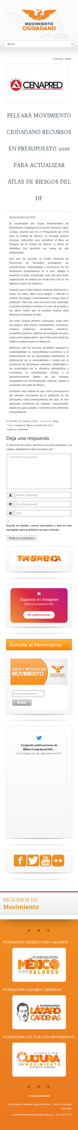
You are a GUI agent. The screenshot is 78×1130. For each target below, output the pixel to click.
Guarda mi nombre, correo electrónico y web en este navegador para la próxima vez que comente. (39, 527)
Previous (57, 58)
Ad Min (13, 421)
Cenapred (19, 425)
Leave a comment (17, 429)
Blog (55, 421)
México (30, 425)
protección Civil (44, 425)
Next (68, 58)
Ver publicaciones (39, 614)
